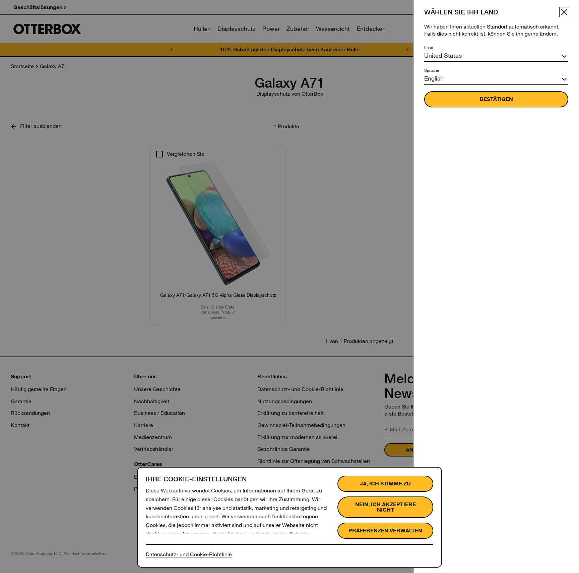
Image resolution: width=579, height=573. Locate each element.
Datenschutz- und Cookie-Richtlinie (189, 554)
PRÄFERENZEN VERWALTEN (385, 530)
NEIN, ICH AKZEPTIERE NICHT (385, 507)
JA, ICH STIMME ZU (385, 483)
